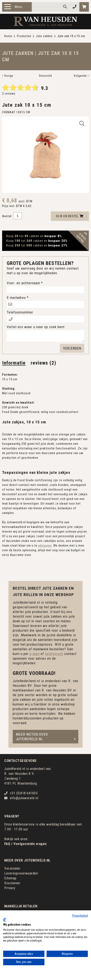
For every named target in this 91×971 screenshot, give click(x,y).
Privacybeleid (80, 915)
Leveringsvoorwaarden (21, 873)
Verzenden (12, 868)
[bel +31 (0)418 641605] (74, 7)
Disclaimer (12, 883)
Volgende (81, 75)
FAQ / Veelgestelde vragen (25, 844)
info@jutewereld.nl (24, 798)
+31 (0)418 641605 (24, 793)
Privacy (9, 888)
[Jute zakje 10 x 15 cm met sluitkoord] (82, 123)
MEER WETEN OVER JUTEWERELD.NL (32, 736)
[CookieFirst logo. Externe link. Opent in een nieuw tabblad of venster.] (4, 920)
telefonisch (54, 654)
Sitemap (10, 878)
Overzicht (45, 75)
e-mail (35, 654)
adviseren (45, 545)
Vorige (8, 75)
